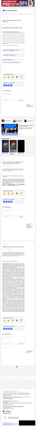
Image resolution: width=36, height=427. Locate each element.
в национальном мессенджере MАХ (10, 55)
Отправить (21, 100)
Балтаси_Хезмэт (5, 62)
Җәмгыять (5, 17)
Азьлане (16, 378)
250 (4, 69)
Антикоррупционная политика (8, 422)
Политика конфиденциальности (8, 425)
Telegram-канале (7, 50)
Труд (30, 378)
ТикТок (20, 59)
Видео (27, 378)
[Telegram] (9, 85)
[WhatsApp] (11, 85)
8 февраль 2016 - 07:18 (5, 165)
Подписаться (26, 424)
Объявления (22, 378)
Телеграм (9, 60)
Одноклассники (5, 60)
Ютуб (22, 59)
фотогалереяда (13, 45)
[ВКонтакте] (4, 85)
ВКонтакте (13, 59)
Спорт (4, 158)
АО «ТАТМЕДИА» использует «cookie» (9, 423)
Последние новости (10, 378)
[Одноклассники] (7, 85)
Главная (3, 378)
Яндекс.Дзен (13, 60)
